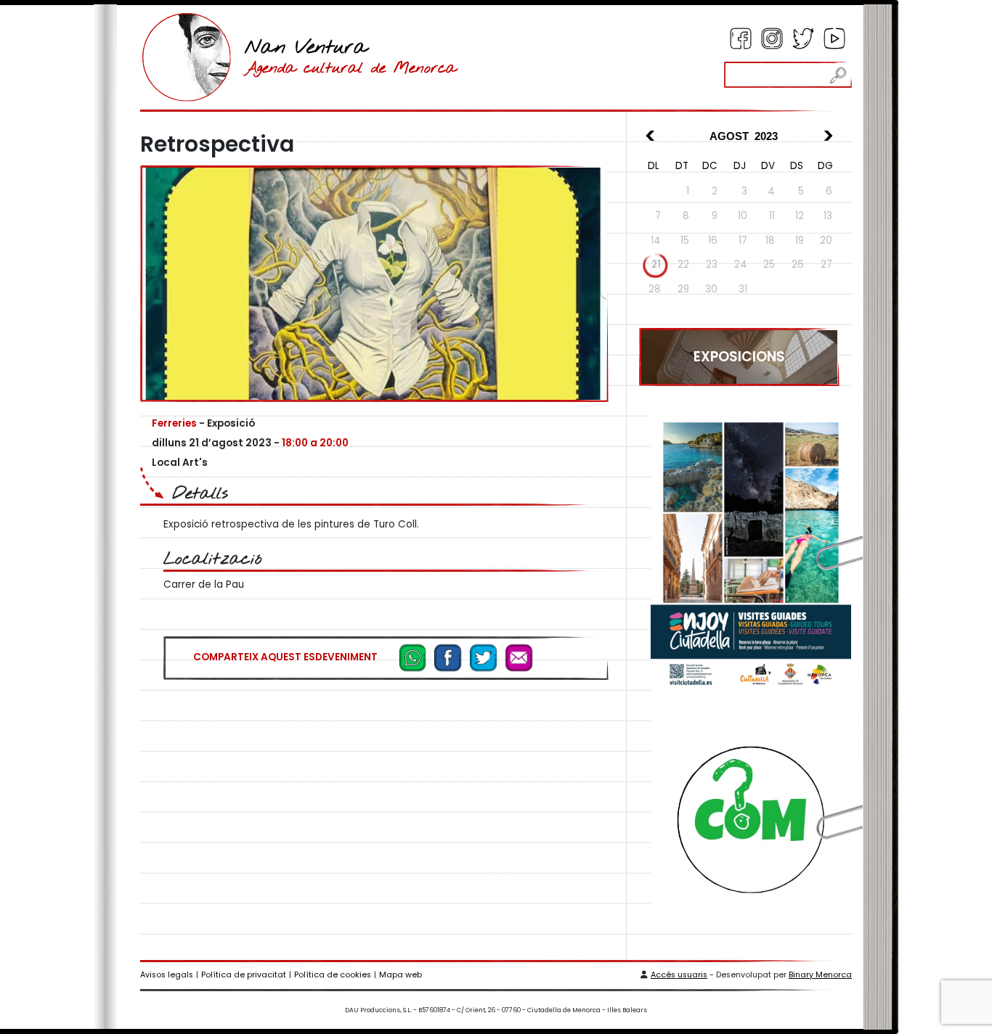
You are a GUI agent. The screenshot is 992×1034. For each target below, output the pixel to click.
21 (656, 264)
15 (684, 240)
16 (712, 240)
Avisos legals (166, 974)
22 (683, 264)
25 (769, 264)
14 (656, 240)
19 (799, 240)
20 (826, 240)
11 (772, 216)
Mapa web (400, 974)
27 (826, 264)
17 (743, 240)
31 (743, 289)
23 (711, 264)
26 (798, 264)
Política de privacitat (243, 974)
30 (711, 289)
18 (770, 240)
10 (742, 216)
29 (683, 289)
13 (828, 216)
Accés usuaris (679, 974)
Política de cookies (332, 974)
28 (655, 289)
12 (799, 216)
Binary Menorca (820, 974)
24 (740, 264)
